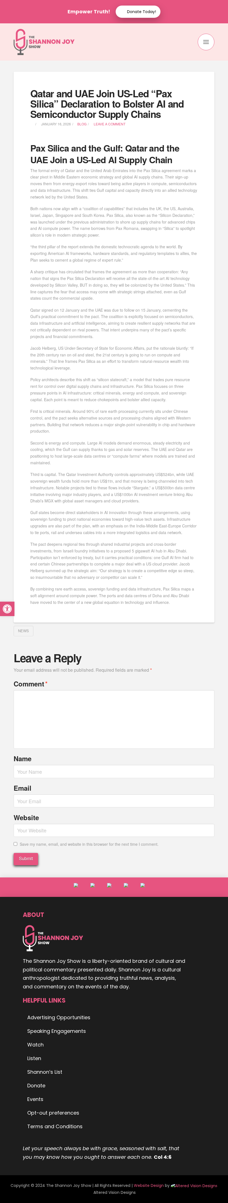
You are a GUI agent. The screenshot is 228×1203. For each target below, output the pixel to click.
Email (22, 788)
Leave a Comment (109, 123)
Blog (81, 123)
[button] (206, 42)
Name (22, 758)
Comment (31, 683)
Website (26, 817)
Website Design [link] (149, 1185)
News (23, 630)
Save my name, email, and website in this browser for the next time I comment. (89, 844)
